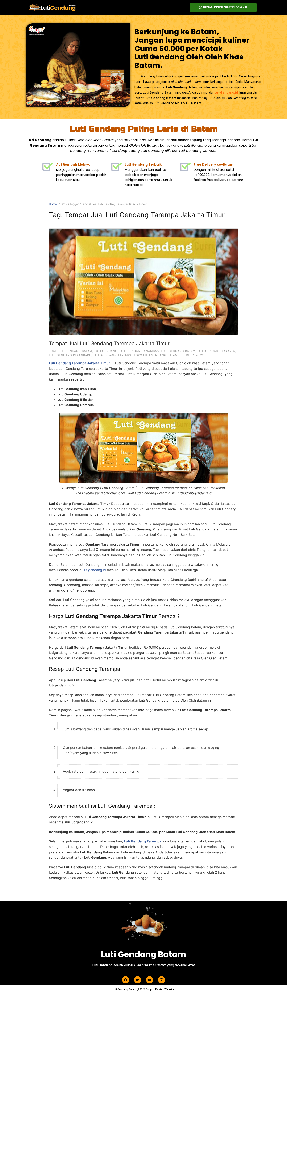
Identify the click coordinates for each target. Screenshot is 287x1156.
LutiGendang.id (226, 92)
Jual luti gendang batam (70, 351)
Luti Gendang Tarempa (112, 355)
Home (53, 204)
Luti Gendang (105, 351)
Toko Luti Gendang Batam (156, 355)
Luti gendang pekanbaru (70, 355)
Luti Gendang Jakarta (216, 351)
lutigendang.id (94, 570)
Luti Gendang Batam (178, 351)
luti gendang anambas (139, 351)
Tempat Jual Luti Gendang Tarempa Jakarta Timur (109, 343)
